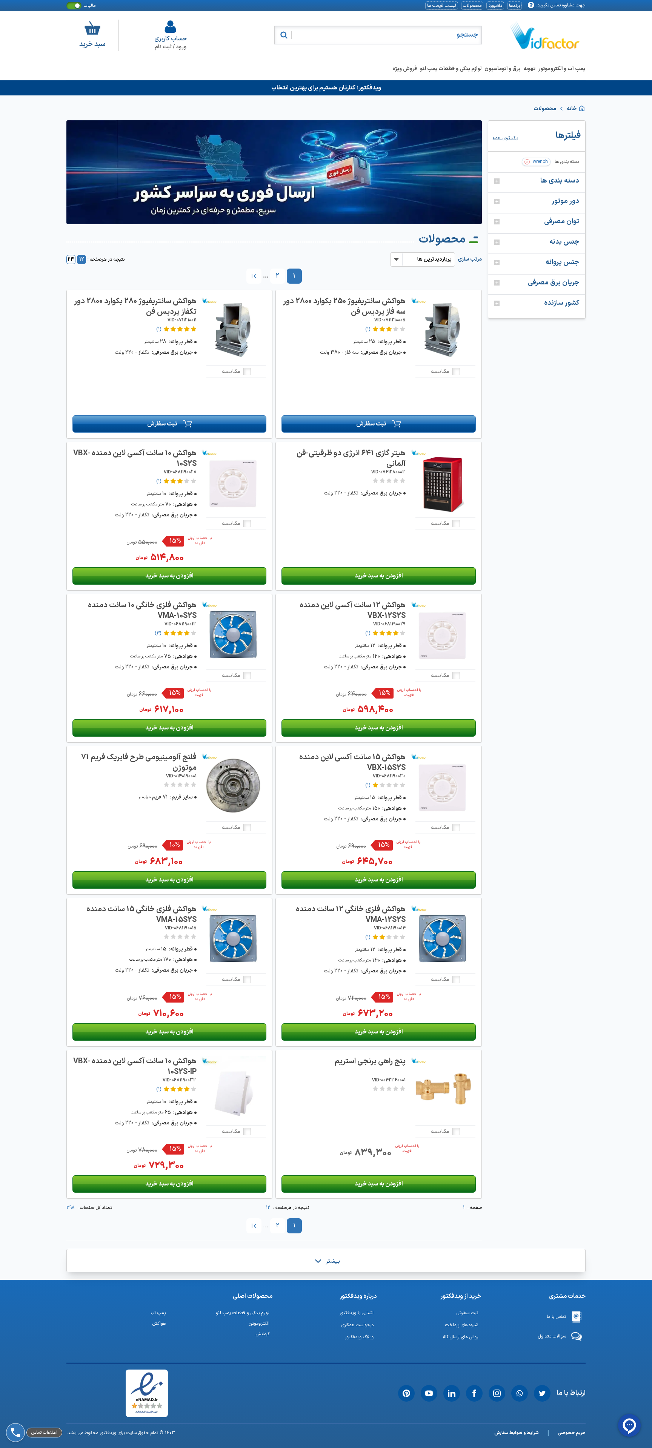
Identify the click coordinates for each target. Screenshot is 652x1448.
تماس (33, 1411)
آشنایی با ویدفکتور (357, 1313)
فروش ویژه (405, 69)
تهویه (529, 69)
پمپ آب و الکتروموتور (561, 69)
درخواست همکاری (357, 1325)
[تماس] (14, 1411)
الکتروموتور (259, 1323)
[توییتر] (542, 1393)
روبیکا (33, 1391)
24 (71, 260)
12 (81, 260)
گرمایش (262, 1334)
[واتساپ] (519, 1393)
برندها (514, 5)
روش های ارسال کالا (460, 1337)
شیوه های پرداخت (461, 1325)
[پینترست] (406, 1393)
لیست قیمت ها (441, 5)
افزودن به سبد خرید (379, 575)
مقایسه (440, 371)
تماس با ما (556, 1316)
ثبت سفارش (371, 423)
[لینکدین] (451, 1393)
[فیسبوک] (474, 1393)
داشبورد (495, 5)
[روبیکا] (14, 1392)
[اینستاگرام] (497, 1393)
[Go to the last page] (253, 276)
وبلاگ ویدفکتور (359, 1337)
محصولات (472, 5)
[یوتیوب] (429, 1393)
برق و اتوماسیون (502, 69)
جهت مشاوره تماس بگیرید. (561, 5)
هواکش (159, 1323)
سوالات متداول (552, 1336)
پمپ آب (158, 1313)
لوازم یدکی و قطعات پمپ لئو (450, 69)
